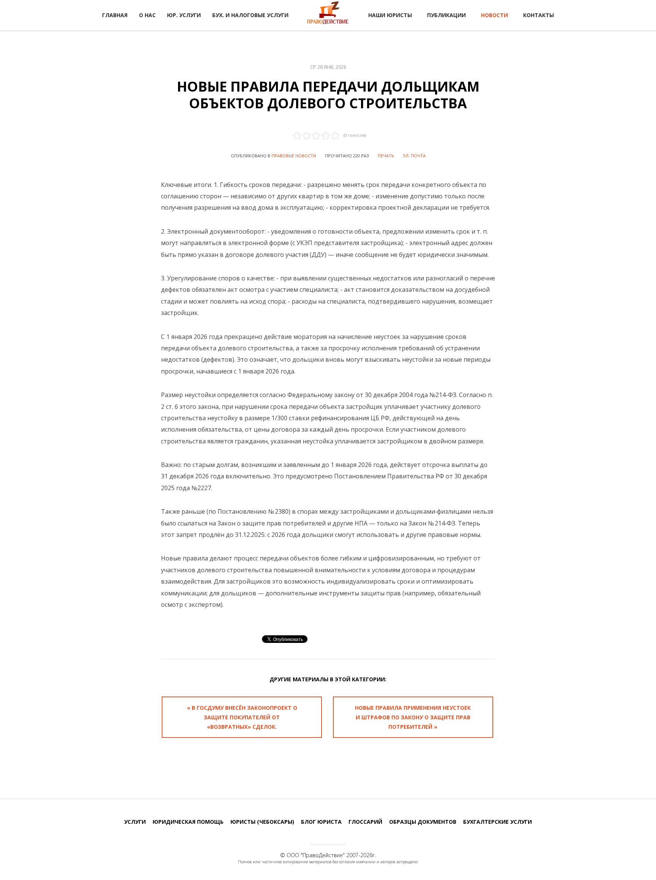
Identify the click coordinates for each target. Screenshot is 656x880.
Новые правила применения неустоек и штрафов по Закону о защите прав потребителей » (413, 717)
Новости (494, 15)
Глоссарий (365, 821)
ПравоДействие (323, 855)
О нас (147, 15)
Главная (115, 15)
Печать (386, 155)
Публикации (446, 15)
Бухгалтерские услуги (497, 821)
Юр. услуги (184, 15)
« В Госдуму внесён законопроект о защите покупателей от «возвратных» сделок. (242, 717)
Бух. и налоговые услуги (250, 15)
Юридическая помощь (188, 821)
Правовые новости (293, 155)
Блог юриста (321, 821)
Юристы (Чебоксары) (262, 821)
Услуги (135, 821)
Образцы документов (422, 821)
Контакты (538, 15)
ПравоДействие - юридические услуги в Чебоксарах (328, 14)
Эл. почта (414, 155)
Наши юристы (390, 15)
